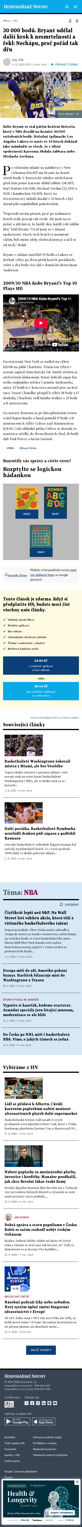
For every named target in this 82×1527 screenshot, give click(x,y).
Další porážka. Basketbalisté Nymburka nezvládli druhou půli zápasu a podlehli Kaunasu (40, 833)
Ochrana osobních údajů (47, 1437)
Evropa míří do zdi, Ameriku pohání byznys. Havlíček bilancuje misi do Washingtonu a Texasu (35, 975)
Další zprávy (41, 1350)
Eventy (9, 1477)
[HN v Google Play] (17, 1421)
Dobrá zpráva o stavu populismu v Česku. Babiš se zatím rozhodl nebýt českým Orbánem (41, 1229)
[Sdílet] (70, 21)
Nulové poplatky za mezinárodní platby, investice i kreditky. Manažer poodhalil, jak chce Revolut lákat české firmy (40, 1177)
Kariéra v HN (12, 1455)
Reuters (70, 114)
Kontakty (10, 1437)
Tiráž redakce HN (15, 1443)
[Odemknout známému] (77, 21)
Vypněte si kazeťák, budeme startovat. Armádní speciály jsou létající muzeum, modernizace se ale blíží (38, 1010)
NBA (31, 893)
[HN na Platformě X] (26, 1403)
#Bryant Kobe (27, 448)
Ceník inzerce (12, 1461)
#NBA (10, 448)
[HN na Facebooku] (32, 1403)
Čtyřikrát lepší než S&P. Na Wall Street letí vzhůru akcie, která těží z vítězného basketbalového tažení (39, 918)
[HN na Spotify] (49, 1403)
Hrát (27, 513)
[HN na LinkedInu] (44, 1403)
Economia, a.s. (29, 1382)
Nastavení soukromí (44, 1449)
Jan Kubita (21, 1217)
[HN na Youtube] (55, 1403)
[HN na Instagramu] (38, 1403)
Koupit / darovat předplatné (21, 1471)
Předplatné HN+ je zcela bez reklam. (60, 717)
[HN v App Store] (43, 1421)
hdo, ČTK (17, 59)
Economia (10, 1449)
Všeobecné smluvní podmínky (50, 1455)
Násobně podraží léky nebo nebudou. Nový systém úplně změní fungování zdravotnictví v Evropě (37, 1307)
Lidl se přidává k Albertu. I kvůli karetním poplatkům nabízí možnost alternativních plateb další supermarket (41, 1109)
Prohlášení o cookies (45, 1443)
